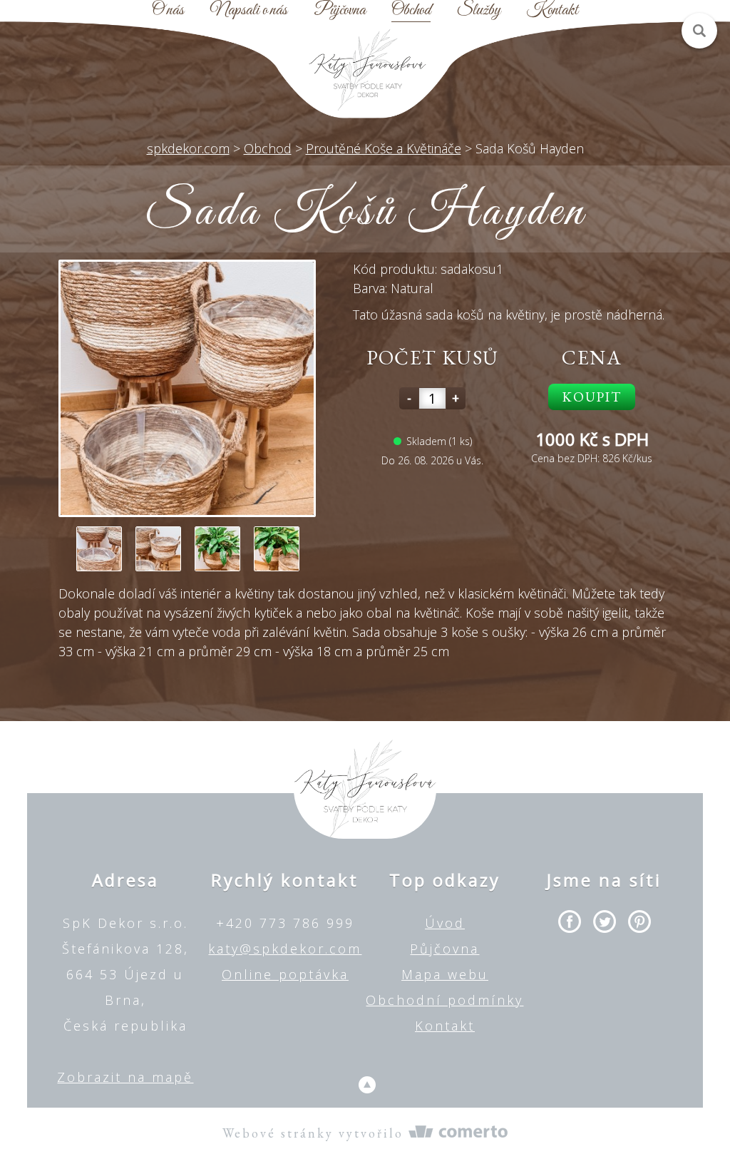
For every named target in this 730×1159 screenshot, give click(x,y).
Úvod (445, 922)
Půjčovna (340, 10)
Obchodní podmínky (444, 1000)
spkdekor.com (188, 148)
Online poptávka (285, 974)
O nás (168, 10)
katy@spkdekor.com (284, 948)
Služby (478, 10)
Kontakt (552, 10)
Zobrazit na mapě (125, 1077)
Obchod (411, 10)
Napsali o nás (248, 10)
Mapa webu (444, 974)
